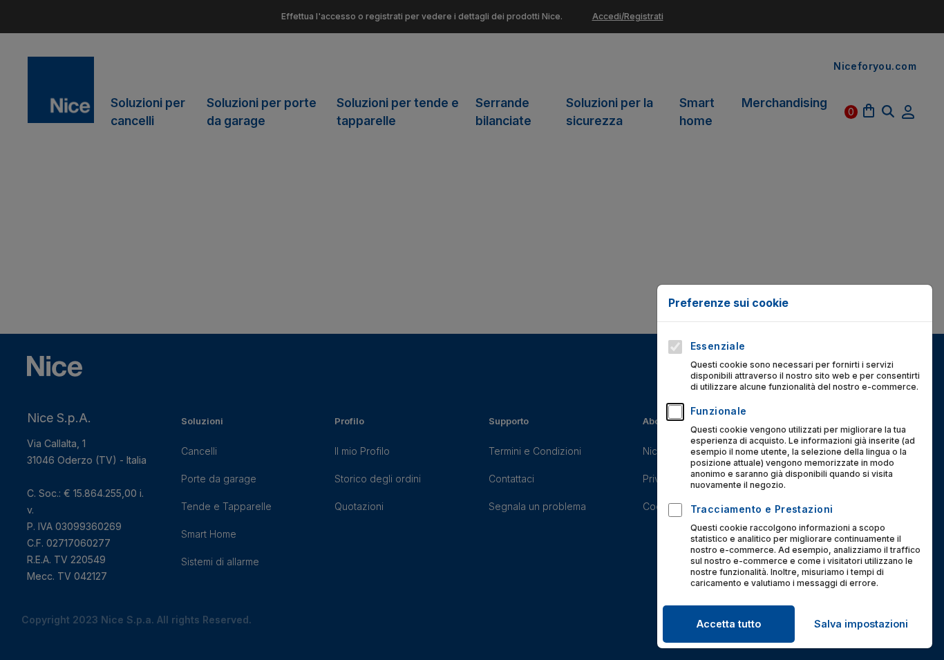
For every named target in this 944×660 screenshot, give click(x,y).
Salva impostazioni (861, 624)
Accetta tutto (729, 624)
